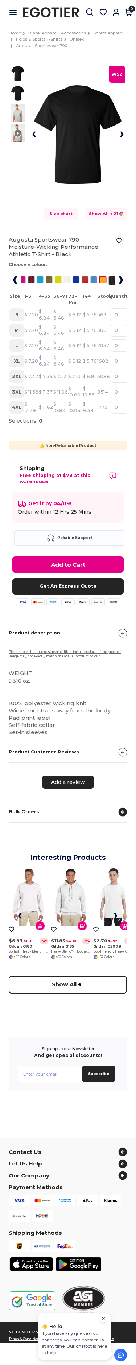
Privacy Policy (57, 1339)
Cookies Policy (84, 1339)
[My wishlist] (103, 12)
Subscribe (98, 1074)
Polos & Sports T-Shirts (39, 39)
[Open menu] (16, 12)
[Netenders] (24, 1332)
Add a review (68, 781)
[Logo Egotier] (54, 12)
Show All (64, 984)
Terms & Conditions (25, 1339)
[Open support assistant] (120, 1355)
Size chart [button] (61, 213)
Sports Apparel (108, 33)
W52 (117, 74)
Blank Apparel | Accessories (57, 33)
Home (15, 33)
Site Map (107, 1339)
